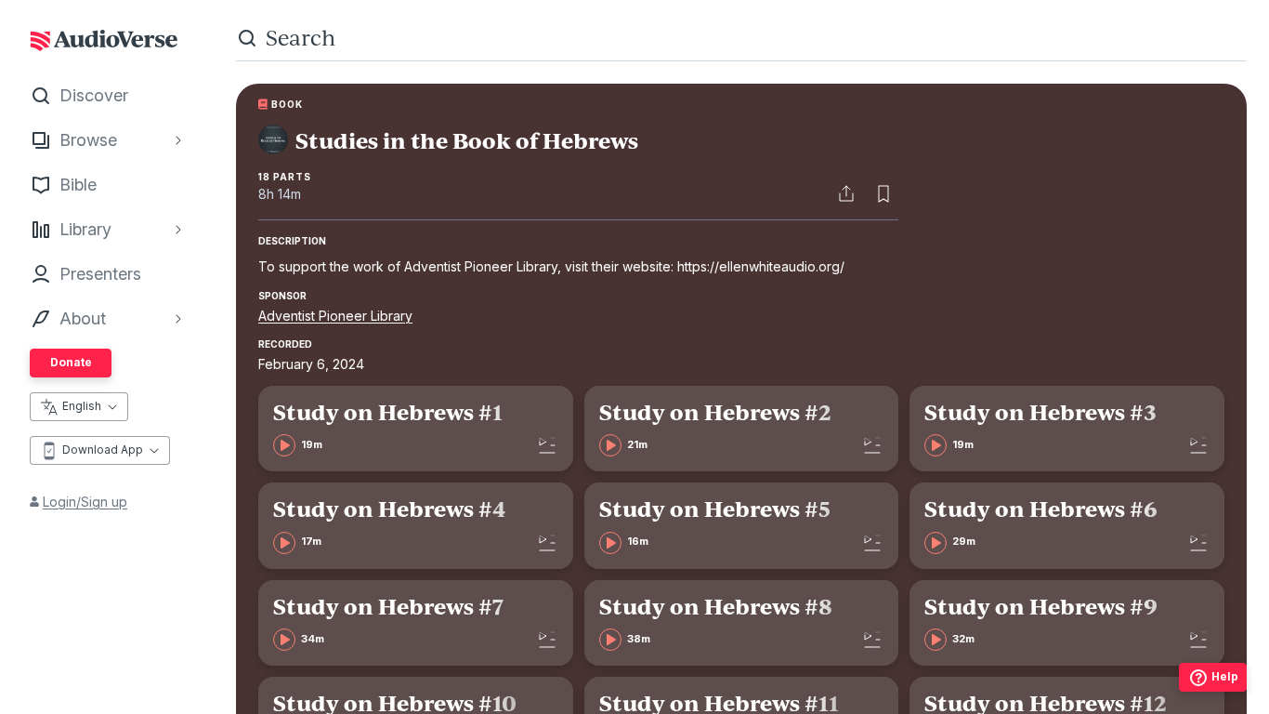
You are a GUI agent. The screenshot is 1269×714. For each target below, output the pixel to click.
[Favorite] (883, 193)
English (81, 406)
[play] (284, 445)
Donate (71, 362)
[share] (846, 193)
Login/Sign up (85, 502)
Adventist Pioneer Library (335, 316)
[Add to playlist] (547, 445)
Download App (102, 449)
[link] (415, 428)
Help (1224, 676)
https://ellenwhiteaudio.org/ (760, 266)
